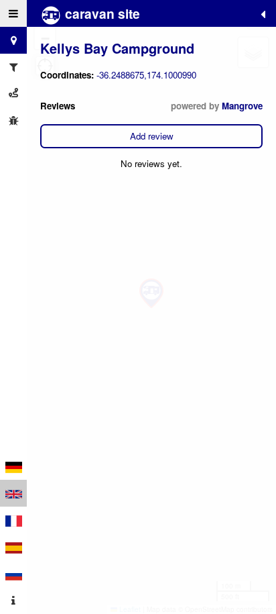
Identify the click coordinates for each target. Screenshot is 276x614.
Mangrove (242, 105)
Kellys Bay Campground (117, 48)
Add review (152, 136)
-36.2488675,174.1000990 (146, 74)
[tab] (13, 13)
